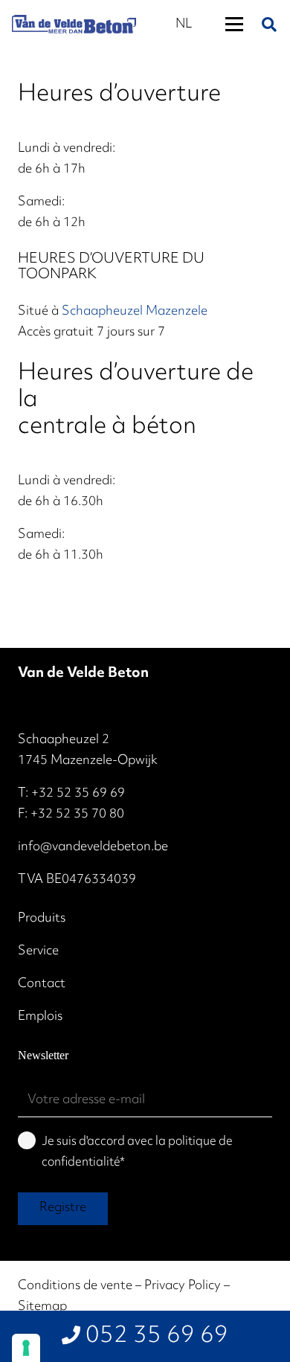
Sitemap (42, 1307)
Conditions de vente (75, 1286)
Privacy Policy (182, 1286)
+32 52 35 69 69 (78, 793)
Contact (41, 984)
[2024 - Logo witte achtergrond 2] (74, 24)
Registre (62, 1208)
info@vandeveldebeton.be (93, 847)
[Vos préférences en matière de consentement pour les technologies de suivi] (26, 1348)
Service (38, 951)
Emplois (40, 1016)
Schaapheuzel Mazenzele (134, 311)
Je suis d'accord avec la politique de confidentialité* (137, 1152)
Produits (41, 918)
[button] (234, 24)
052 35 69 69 (157, 1336)
